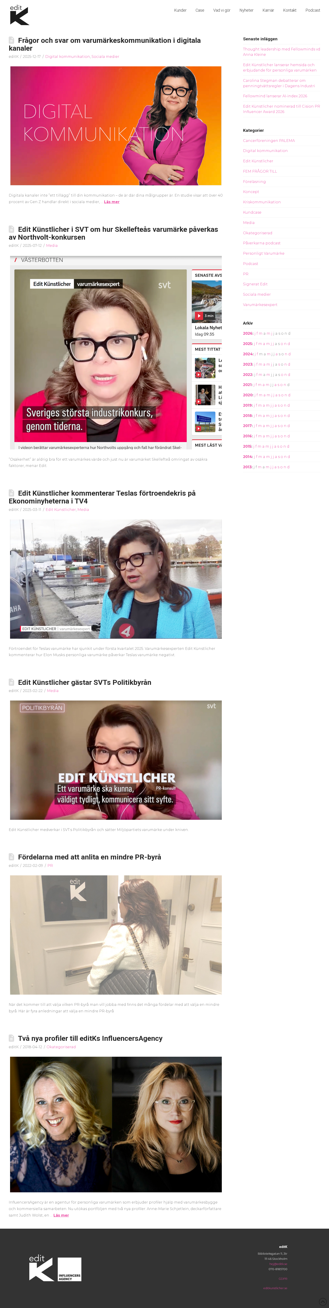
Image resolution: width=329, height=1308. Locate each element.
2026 (247, 333)
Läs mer (112, 202)
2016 (247, 436)
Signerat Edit (255, 284)
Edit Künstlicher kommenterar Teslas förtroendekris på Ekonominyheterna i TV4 (102, 497)
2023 (247, 364)
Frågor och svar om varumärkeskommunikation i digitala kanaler (105, 44)
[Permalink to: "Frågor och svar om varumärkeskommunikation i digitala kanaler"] (116, 125)
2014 (247, 457)
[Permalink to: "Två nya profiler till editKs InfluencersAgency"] (116, 1125)
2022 (247, 375)
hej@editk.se (278, 1264)
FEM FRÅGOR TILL (260, 171)
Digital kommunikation (67, 56)
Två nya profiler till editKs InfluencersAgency (90, 1038)
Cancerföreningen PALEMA (269, 141)
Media (52, 245)
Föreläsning (254, 182)
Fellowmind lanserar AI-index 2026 (275, 96)
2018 (247, 416)
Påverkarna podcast (262, 243)
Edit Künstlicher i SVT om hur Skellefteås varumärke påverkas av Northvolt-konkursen (113, 233)
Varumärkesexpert (260, 305)
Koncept (251, 192)
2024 (248, 354)
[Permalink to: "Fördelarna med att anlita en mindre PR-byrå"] (116, 935)
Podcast (250, 264)
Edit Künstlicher (61, 510)
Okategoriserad (61, 1047)
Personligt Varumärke (263, 253)
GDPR (283, 1278)
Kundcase (252, 212)
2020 (247, 395)
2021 (247, 385)
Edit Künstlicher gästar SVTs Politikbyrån (84, 682)
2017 (247, 426)
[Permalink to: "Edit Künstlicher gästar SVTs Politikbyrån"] (116, 760)
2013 (247, 467)
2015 (247, 446)
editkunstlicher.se (275, 1288)
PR (50, 865)
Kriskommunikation (262, 202)
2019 (247, 405)
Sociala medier (105, 56)
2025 (247, 344)
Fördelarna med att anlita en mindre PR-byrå (89, 857)
